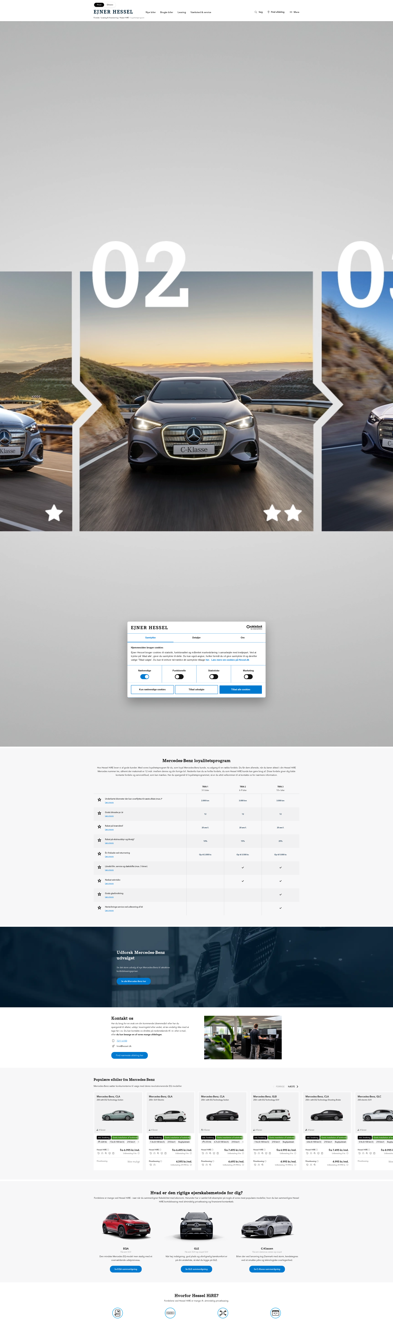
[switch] (179, 676)
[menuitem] (258, 12)
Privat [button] (99, 5)
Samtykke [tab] (150, 637)
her (207, 660)
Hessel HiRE (124, 18)
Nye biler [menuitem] (151, 12)
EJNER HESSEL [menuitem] (113, 11)
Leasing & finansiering (109, 18)
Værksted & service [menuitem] (201, 12)
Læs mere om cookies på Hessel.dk (230, 660)
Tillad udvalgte (196, 689)
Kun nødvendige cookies (152, 689)
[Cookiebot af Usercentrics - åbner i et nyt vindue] (248, 627)
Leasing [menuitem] (182, 12)
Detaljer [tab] (196, 637)
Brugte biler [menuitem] (166, 12)
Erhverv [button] (110, 5)
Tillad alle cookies (240, 689)
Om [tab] (243, 637)
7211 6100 (122, 1040)
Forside (96, 18)
